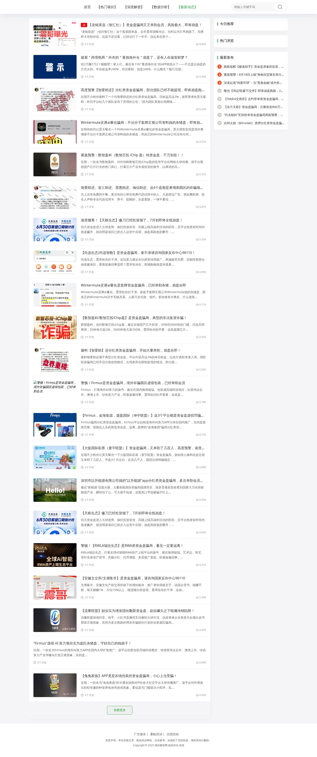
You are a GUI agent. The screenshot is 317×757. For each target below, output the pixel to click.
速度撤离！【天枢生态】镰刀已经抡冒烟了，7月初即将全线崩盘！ (132, 220)
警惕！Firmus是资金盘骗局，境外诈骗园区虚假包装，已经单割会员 (133, 382)
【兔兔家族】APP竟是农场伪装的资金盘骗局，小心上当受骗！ (129, 675)
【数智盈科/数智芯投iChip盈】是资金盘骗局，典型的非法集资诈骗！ (134, 317)
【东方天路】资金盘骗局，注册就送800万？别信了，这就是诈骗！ (266, 107)
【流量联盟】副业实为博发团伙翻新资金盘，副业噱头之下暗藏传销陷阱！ (138, 610)
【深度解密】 (134, 7)
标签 (181, 745)
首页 (87, 7)
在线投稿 (173, 734)
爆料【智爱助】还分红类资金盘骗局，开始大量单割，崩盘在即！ (131, 350)
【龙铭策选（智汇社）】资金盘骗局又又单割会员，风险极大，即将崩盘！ (145, 24)
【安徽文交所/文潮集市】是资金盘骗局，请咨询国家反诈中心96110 (133, 578)
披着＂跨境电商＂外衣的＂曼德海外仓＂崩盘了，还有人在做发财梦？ (134, 57)
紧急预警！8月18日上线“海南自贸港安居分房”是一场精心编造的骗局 (267, 74)
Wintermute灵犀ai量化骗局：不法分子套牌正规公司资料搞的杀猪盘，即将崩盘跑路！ (147, 122)
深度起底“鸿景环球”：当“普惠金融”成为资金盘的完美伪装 (260, 83)
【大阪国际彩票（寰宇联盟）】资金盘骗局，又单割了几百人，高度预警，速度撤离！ (146, 448)
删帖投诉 (156, 734)
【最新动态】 (187, 7)
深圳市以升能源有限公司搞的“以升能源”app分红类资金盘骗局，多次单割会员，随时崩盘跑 (151, 480)
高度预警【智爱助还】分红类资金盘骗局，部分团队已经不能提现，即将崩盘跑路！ (145, 90)
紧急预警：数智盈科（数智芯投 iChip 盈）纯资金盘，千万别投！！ (132, 155)
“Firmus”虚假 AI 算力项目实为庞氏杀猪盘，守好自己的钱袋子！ (82, 643)
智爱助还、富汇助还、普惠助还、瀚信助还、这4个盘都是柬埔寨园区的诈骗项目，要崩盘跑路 (152, 187)
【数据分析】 (160, 7)
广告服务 (140, 734)
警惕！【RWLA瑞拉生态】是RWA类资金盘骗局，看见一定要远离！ (132, 545)
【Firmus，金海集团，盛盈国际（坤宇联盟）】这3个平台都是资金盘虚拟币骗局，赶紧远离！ (153, 415)
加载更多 (120, 710)
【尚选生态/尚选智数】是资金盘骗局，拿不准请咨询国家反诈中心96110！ (138, 252)
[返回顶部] (308, 601)
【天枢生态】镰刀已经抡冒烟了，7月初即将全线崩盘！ (123, 513)
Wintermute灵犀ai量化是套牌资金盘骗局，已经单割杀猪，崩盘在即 (133, 285)
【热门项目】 (107, 7)
